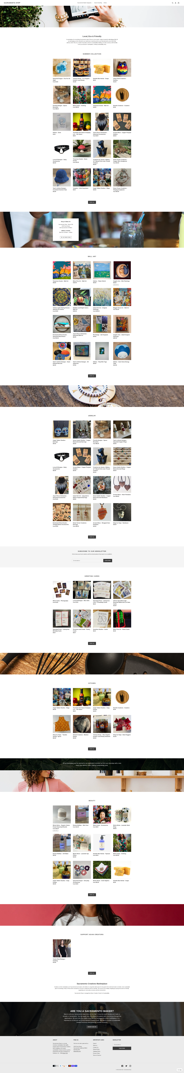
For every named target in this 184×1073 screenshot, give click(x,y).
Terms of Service (97, 1055)
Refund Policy (96, 1049)
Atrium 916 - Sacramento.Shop (125, 1069)
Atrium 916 (65, 1053)
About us (95, 1045)
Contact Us (95, 1047)
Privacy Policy (96, 1053)
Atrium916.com (77, 1051)
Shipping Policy (96, 1051)
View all (92, 202)
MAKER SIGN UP (92, 1026)
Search (94, 1043)
